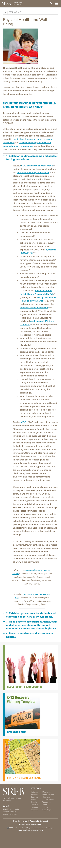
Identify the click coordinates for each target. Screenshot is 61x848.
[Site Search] (51, 3)
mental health (19, 139)
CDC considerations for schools (37, 165)
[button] (30, 157)
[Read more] (30, 46)
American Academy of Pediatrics (33, 172)
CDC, (24, 422)
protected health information (34, 307)
